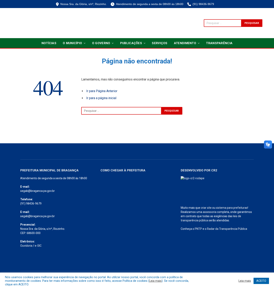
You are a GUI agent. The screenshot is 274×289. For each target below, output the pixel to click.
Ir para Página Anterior (101, 91)
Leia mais (155, 281)
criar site (206, 207)
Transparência (219, 43)
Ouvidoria (26, 245)
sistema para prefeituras (232, 207)
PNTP (198, 228)
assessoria (209, 212)
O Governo (101, 43)
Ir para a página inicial (101, 98)
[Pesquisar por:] (121, 111)
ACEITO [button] (261, 280)
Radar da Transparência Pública (227, 228)
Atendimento (185, 43)
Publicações (131, 43)
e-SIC (38, 245)
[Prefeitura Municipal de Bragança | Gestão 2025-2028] (26, 23)
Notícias (49, 43)
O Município (72, 43)
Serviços (159, 43)
